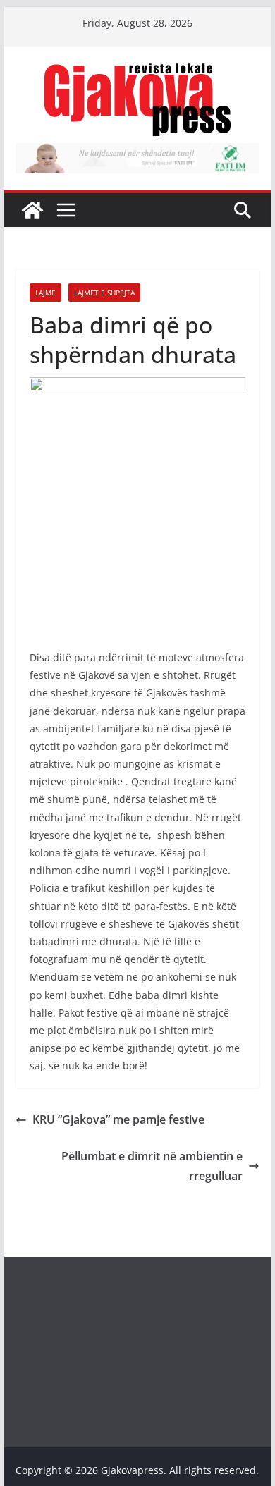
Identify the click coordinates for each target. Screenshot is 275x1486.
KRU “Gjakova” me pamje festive (118, 1119)
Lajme (45, 292)
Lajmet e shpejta (104, 292)
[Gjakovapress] (32, 210)
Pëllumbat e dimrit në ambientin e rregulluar (152, 1166)
